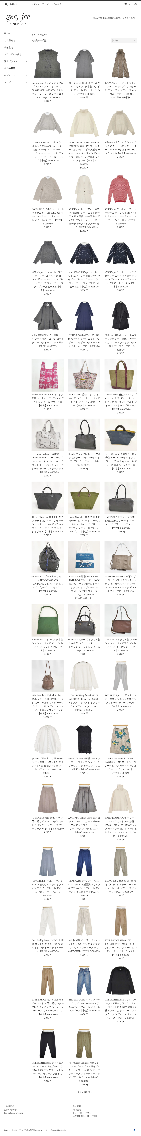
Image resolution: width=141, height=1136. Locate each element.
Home (7, 33)
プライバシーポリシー (83, 1113)
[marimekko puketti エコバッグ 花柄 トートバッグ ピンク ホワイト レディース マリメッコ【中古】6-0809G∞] (48, 375)
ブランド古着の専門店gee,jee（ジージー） (34, 1130)
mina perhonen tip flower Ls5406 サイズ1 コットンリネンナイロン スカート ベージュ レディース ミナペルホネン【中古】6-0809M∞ (120, 765)
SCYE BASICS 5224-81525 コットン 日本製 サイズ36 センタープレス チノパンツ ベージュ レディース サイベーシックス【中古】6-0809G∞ (121, 947)
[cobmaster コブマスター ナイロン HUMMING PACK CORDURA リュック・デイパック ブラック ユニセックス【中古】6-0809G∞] (48, 557)
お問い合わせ (10, 1109)
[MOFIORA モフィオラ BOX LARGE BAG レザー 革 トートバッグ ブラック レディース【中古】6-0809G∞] (121, 498)
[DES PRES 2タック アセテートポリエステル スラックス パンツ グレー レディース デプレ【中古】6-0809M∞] (121, 676)
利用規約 (77, 1109)
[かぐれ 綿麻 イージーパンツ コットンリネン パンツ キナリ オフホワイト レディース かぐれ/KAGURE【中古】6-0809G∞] (84, 921)
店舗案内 (8, 47)
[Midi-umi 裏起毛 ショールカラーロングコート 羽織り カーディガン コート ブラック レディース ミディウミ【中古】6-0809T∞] (121, 316)
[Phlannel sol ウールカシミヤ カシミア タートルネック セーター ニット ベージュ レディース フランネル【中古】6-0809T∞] (121, 123)
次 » (90, 1092)
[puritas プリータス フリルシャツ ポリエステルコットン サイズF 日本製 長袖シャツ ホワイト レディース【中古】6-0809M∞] (48, 739)
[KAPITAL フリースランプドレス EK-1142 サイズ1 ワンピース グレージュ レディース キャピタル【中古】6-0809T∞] (121, 63)
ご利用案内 (9, 40)
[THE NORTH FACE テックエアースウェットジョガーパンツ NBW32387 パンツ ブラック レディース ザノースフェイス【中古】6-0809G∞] (48, 1043)
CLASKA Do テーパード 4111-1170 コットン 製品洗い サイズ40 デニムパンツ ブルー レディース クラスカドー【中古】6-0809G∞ (84, 888)
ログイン (35, 4)
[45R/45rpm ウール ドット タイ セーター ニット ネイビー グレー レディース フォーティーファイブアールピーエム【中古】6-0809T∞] (121, 253)
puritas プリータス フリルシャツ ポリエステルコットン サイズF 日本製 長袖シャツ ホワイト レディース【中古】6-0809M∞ (47, 765)
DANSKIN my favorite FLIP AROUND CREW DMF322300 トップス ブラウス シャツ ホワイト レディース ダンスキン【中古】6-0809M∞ (84, 702)
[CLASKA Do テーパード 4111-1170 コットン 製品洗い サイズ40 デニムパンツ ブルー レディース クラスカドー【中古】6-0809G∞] (84, 861)
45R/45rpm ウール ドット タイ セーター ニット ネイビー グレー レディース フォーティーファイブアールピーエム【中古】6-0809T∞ (121, 279)
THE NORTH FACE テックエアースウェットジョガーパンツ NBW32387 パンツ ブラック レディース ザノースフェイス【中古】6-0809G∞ (48, 1070)
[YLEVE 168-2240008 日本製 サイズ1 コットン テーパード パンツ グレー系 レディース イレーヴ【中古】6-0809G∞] (121, 861)
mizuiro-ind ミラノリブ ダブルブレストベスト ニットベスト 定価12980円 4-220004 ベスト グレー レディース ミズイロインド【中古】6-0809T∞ (47, 90)
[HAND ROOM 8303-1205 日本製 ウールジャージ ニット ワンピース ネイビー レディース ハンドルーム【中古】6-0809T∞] (84, 316)
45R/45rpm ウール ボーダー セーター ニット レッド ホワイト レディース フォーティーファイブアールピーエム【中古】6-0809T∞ (121, 216)
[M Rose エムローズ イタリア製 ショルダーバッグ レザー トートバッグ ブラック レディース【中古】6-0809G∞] (84, 620)
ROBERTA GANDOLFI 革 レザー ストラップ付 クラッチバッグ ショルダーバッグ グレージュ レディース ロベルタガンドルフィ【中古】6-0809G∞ (120, 583)
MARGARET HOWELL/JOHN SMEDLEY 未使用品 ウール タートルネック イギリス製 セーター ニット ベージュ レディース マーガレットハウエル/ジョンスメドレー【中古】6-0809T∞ (84, 153)
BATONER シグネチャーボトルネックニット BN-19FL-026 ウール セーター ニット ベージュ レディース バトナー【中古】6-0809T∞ (48, 216)
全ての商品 (9, 68)
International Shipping (13, 1113)
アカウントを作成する (52, 4)
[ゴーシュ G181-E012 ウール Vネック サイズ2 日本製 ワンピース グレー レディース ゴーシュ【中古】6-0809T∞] (84, 63)
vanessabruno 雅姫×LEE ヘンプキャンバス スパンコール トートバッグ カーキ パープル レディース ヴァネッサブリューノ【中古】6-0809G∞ (121, 402)
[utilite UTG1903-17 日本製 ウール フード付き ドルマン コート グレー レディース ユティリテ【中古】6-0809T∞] (48, 316)
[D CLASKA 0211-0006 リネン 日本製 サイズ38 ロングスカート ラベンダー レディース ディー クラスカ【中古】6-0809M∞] (48, 798)
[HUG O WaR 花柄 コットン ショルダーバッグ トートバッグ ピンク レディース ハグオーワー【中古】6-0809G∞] (84, 375)
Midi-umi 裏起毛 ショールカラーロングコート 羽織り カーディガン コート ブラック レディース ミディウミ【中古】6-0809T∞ (121, 342)
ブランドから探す (13, 54)
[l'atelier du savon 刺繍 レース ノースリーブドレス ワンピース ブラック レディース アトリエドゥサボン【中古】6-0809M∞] (84, 739)
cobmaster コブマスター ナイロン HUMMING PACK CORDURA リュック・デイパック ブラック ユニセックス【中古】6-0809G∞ (48, 583)
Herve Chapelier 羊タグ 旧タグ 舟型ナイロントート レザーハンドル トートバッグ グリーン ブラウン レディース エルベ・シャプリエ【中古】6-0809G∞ (84, 524)
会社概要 (77, 1106)
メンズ (15, 82)
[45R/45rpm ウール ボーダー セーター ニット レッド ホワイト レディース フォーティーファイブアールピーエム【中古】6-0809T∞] (121, 190)
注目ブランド (15, 61)
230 (85, 1092)
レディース (15, 75)
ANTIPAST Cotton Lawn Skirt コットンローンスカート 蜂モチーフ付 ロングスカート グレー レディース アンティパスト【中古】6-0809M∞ (84, 825)
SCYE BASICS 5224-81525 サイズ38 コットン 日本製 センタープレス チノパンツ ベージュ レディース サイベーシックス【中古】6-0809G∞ (48, 1007)
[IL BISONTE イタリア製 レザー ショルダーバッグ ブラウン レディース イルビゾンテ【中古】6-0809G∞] (121, 620)
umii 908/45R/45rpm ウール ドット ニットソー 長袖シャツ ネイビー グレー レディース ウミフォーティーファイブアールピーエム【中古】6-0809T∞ (84, 279)
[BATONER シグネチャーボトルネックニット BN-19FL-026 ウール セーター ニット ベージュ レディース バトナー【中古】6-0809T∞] (48, 190)
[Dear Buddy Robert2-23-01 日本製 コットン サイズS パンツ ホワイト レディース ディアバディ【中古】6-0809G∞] (48, 921)
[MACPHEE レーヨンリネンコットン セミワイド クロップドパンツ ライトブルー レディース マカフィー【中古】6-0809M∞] (48, 861)
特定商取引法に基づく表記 (85, 1116)
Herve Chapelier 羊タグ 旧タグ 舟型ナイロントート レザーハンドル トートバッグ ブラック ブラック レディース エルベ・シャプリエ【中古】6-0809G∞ (47, 524)
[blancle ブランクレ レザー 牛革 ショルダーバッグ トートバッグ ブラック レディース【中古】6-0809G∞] (84, 435)
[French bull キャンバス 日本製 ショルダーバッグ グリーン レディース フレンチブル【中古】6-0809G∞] (48, 620)
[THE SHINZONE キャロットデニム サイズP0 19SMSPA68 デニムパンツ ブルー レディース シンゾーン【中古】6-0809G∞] (84, 980)
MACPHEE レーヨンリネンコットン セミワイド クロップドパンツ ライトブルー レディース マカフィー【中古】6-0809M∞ (47, 888)
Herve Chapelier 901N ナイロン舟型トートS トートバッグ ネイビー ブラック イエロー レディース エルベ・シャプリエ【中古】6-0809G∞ (121, 461)
